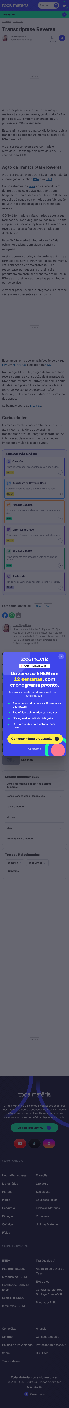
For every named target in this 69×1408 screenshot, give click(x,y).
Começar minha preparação (32, 739)
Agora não (34, 749)
